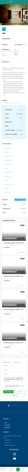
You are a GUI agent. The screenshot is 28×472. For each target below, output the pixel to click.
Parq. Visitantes (8, 160)
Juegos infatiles (8, 156)
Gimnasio (6, 152)
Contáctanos (7, 427)
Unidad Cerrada (8, 184)
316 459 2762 (8, 440)
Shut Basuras (7, 176)
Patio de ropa (7, 164)
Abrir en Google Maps (20, 199)
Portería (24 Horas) (8, 172)
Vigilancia (6, 188)
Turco (5, 180)
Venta (4, 33)
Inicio (5, 422)
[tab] (4, 29)
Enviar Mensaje (8, 391)
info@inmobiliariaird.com (10, 445)
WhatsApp (14, 395)
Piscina (6, 168)
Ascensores (7, 148)
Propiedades (7, 425)
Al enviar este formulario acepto (14, 386)
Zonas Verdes (7, 192)
